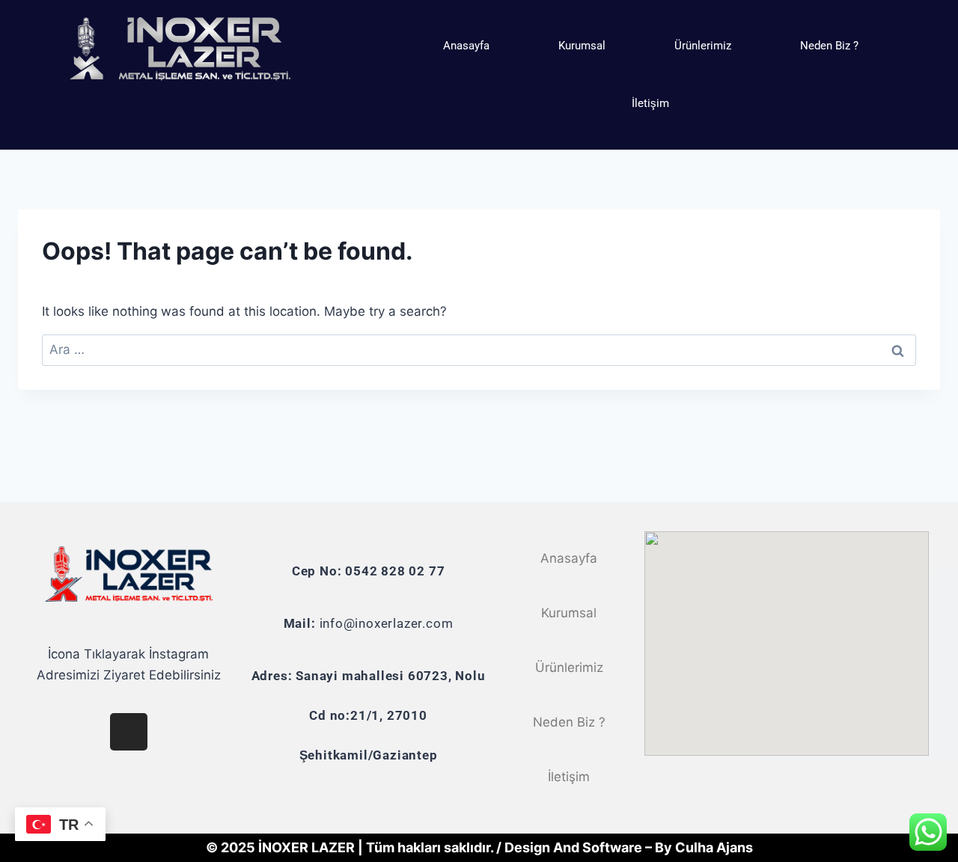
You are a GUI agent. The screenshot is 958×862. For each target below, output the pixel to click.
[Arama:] (479, 349)
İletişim (650, 103)
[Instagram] (128, 732)
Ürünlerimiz (702, 45)
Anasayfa (466, 45)
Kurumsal (581, 45)
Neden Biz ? (829, 45)
